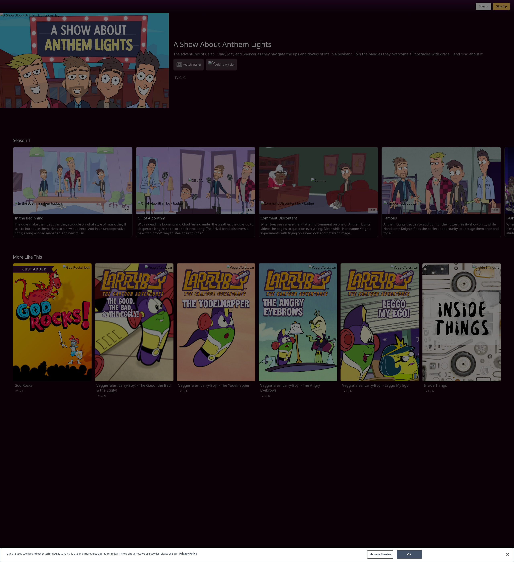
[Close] (507, 554)
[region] (257, 555)
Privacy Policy (188, 553)
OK (409, 554)
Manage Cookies (380, 554)
